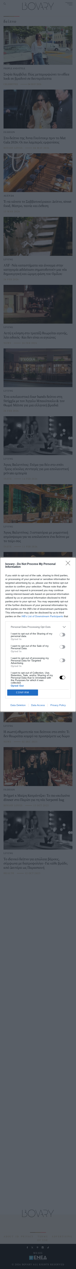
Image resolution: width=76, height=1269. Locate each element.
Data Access (38, 705)
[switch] (62, 634)
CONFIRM (22, 692)
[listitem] (38, 627)
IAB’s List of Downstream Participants (42, 616)
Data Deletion (18, 705)
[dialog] (38, 634)
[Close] (69, 564)
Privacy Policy (58, 705)
